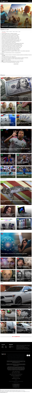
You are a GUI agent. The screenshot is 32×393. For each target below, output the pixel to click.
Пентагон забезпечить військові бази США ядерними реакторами (13, 43)
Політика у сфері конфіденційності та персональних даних (16, 381)
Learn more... (28, 391)
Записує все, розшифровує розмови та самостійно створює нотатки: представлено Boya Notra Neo (8, 214)
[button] (1, 16)
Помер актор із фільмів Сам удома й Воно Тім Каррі (24, 279)
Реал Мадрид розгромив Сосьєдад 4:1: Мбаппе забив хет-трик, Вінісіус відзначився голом (16, 51)
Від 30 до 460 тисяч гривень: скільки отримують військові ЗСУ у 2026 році (24, 123)
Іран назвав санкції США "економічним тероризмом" (10, 37)
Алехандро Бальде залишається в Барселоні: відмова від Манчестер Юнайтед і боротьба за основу (17, 55)
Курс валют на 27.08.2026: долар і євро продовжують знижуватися (14, 97)
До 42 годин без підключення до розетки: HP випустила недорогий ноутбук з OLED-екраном (23, 214)
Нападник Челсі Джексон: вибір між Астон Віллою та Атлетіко (24, 175)
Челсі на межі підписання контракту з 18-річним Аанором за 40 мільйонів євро (8, 175)
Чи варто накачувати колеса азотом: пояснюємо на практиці (8, 318)
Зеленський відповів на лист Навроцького (9, 56)
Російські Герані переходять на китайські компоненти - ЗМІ (12, 46)
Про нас (10, 347)
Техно (6, 346)
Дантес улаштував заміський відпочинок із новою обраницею (23, 266)
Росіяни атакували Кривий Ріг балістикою (9, 42)
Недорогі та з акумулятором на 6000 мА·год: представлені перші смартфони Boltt (24, 227)
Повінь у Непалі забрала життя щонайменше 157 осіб (11, 49)
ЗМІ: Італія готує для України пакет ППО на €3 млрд (10, 48)
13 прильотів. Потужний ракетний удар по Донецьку (10, 62)
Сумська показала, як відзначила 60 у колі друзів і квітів (8, 279)
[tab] (4, 32)
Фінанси (3, 347)
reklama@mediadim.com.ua (16, 386)
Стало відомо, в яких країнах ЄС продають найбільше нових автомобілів (23, 330)
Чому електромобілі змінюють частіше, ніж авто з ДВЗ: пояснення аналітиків (23, 318)
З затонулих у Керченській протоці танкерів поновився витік (12, 44)
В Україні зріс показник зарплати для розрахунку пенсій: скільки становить (8, 110)
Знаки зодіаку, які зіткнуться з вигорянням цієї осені (10, 34)
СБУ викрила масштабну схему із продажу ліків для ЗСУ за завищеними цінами (15, 25)
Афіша (6, 347)
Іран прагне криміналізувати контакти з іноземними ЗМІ (11, 52)
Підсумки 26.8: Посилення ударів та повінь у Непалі (10, 36)
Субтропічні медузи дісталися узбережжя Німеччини (11, 41)
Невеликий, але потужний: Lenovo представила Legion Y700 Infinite (7, 227)
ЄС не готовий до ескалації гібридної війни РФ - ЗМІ (10, 38)
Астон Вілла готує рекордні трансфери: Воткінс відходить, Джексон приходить (15, 57)
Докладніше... (23, 390)
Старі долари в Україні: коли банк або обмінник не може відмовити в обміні (23, 110)
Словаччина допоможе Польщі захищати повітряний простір (12, 45)
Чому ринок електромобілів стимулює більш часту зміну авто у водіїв (7, 330)
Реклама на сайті (11, 346)
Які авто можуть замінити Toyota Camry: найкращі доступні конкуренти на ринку (15, 305)
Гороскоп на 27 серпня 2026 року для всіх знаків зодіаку (11, 47)
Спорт (2, 346)
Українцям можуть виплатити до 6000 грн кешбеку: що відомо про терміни (7, 123)
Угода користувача (16, 382)
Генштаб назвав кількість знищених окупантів (9, 33)
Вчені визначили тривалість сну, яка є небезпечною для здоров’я (12, 58)
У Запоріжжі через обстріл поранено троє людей (10, 35)
